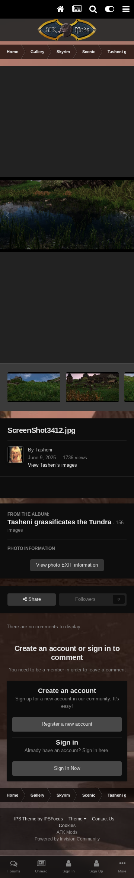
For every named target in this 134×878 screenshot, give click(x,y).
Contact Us (103, 819)
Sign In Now (67, 768)
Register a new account (67, 724)
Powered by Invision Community (67, 839)
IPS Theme (25, 819)
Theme (76, 819)
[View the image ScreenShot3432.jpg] (33, 387)
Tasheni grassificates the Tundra (59, 522)
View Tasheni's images (52, 465)
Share (34, 599)
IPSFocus (53, 819)
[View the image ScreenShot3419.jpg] (92, 387)
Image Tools (104, 350)
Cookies (67, 825)
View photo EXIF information (67, 565)
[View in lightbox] (67, 215)
